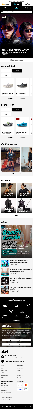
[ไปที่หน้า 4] (17, 320)
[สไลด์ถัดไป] (30, 36)
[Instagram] (23, 406)
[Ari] (5, 351)
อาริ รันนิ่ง (3, 372)
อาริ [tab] (6, 75)
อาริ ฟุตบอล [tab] (6, 70)
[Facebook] (20, 406)
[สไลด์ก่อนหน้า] (2, 36)
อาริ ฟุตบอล (4, 370)
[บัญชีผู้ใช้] (27, 7)
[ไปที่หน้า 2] (14, 320)
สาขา (18, 370)
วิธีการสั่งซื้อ (4, 388)
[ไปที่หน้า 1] (13, 320)
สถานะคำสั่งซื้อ (4, 395)
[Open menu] (2, 8)
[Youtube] (30, 406)
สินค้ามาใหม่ (4, 368)
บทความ (19, 377)
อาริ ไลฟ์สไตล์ (4, 375)
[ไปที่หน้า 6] (19, 320)
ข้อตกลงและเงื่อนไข (5, 399)
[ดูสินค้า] (11, 154)
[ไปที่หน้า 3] (16, 320)
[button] (8, 98)
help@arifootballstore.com (16, 361)
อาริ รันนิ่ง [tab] (17, 70)
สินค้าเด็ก (3, 377)
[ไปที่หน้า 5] (18, 320)
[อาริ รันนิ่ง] (16, 4)
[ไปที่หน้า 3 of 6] (16, 317)
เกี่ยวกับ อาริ (20, 368)
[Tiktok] (27, 406)
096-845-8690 (12, 356)
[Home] (5, 7)
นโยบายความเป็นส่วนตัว (6, 397)
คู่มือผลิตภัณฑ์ (4, 390)
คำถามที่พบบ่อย (5, 385)
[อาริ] (27, 4)
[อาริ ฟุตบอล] (5, 4)
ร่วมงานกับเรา (20, 375)
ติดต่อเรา (19, 372)
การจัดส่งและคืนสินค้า (6, 392)
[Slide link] (16, 36)
